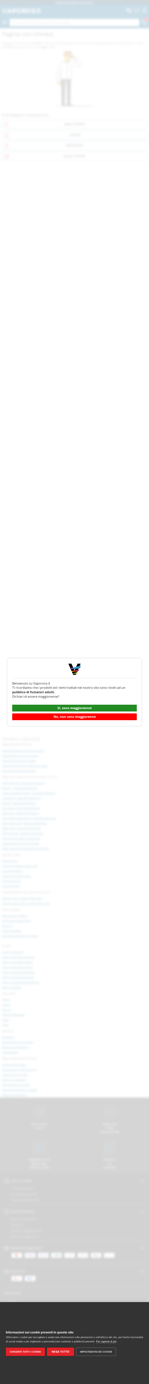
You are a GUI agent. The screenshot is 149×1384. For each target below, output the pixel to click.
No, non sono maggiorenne (75, 717)
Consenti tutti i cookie (25, 1351)
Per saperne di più (106, 1341)
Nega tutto (60, 1351)
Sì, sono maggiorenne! (74, 708)
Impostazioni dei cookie (96, 1351)
